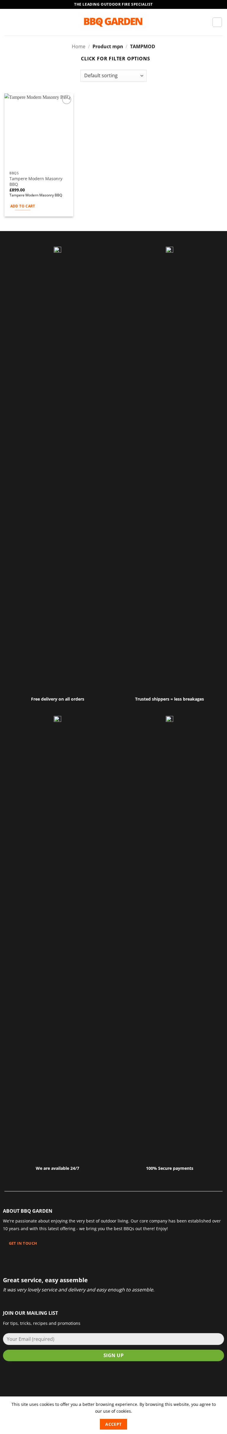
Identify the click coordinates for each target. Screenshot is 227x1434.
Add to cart (22, 206)
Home (78, 46)
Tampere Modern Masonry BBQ (35, 181)
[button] (8, 22)
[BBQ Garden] (113, 22)
